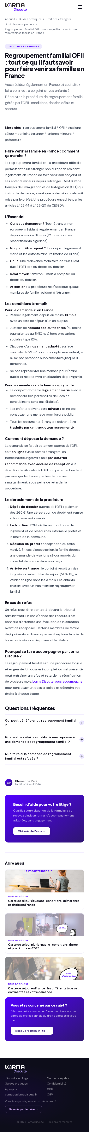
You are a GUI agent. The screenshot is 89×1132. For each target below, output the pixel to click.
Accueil (10, 19)
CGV (50, 1094)
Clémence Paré (26, 781)
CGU (50, 1089)
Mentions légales (58, 1078)
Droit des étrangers (58, 19)
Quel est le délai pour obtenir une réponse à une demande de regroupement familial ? (40, 739)
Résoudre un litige (16, 1078)
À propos (11, 1089)
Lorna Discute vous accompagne (57, 681)
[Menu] (80, 7)
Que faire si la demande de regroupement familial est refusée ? (38, 756)
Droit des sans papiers (19, 24)
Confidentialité (56, 1083)
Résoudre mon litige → (32, 1031)
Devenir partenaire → (23, 1109)
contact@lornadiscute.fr (21, 1094)
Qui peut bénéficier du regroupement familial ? (40, 722)
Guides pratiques (30, 19)
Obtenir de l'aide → (32, 831)
